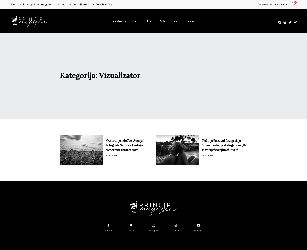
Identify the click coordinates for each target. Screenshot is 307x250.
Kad (176, 21)
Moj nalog (265, 4)
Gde (162, 21)
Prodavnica (282, 4)
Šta (149, 21)
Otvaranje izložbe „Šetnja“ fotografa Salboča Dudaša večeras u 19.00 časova (125, 145)
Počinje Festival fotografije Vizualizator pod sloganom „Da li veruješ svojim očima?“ (224, 145)
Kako (191, 21)
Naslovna (119, 21)
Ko (136, 21)
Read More (111, 155)
